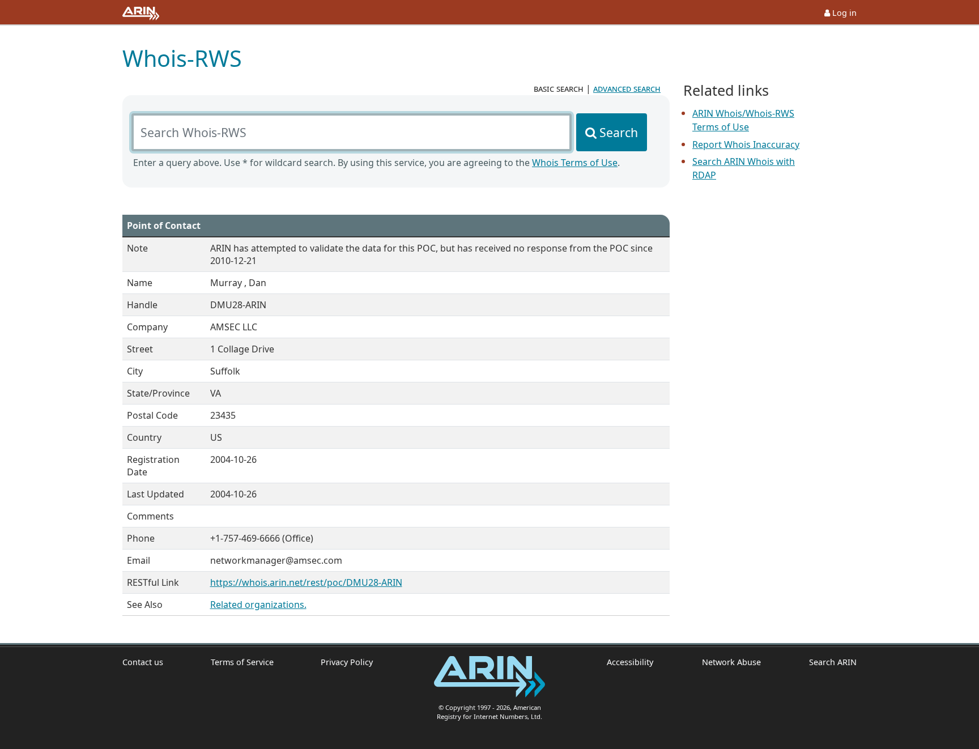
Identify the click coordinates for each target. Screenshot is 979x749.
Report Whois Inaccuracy (745, 144)
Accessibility (630, 662)
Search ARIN (833, 662)
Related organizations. (258, 604)
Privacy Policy (347, 662)
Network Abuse (731, 662)
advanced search (627, 88)
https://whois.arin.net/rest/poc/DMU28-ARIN (306, 582)
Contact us (142, 662)
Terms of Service (242, 662)
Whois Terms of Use (575, 162)
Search (618, 132)
